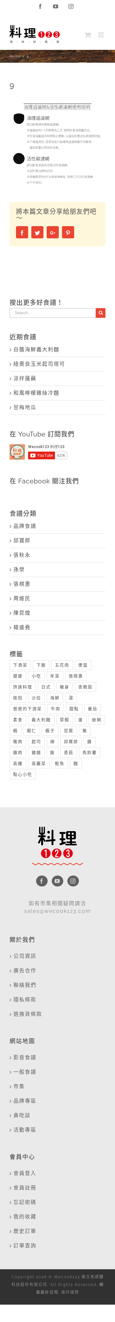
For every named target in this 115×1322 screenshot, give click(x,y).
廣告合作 (24, 971)
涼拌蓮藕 (24, 378)
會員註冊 (24, 1188)
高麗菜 (39, 763)
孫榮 (19, 569)
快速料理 (22, 686)
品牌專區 (24, 1101)
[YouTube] (57, 881)
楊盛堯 (22, 627)
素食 (18, 719)
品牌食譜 (24, 526)
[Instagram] (73, 881)
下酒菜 (20, 665)
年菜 (55, 676)
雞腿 (36, 752)
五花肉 (62, 665)
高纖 (18, 763)
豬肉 (18, 741)
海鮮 (55, 697)
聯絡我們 (24, 985)
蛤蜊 (97, 719)
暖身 (64, 686)
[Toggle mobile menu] (101, 35)
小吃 (36, 676)
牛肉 (55, 708)
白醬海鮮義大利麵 (36, 349)
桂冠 (18, 697)
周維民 (22, 598)
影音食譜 (24, 1057)
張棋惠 (22, 584)
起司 (36, 741)
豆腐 (68, 730)
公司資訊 (24, 956)
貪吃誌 (22, 1115)
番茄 (92, 708)
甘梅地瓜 (24, 407)
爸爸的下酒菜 (27, 708)
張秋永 (22, 555)
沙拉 (36, 697)
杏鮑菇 (85, 686)
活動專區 (24, 1130)
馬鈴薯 (89, 752)
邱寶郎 (22, 540)
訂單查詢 (24, 1246)
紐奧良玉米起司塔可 (39, 364)
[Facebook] (42, 881)
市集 (19, 1086)
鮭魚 (60, 763)
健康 (18, 676)
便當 (83, 665)
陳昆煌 (22, 613)
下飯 (41, 665)
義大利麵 (41, 719)
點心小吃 (22, 774)
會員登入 (24, 1173)
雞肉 (18, 752)
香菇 (68, 752)
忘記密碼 (24, 1202)
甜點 (74, 708)
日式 (46, 686)
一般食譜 (24, 1072)
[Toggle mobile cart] (88, 35)
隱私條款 (24, 999)
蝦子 (50, 730)
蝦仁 (31, 730)
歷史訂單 (24, 1231)
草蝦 (64, 719)
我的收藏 (24, 1217)
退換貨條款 (27, 1014)
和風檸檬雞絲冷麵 (36, 393)
